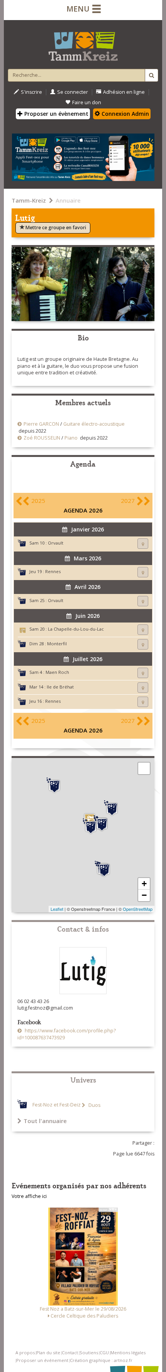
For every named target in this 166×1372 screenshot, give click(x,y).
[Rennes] (102, 823)
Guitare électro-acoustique (94, 424)
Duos (93, 1105)
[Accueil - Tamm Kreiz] (83, 43)
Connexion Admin (124, 113)
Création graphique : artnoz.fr (101, 1360)
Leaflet (57, 909)
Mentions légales (128, 1352)
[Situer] (142, 543)
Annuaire (68, 200)
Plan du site (48, 1352)
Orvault (55, 543)
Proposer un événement (42, 1360)
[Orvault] (104, 869)
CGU (104, 1352)
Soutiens (89, 1352)
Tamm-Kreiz (29, 200)
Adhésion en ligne (124, 92)
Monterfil (57, 643)
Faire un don (86, 102)
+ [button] (144, 883)
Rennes (53, 571)
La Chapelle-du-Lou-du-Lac (76, 629)
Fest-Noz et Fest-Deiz (56, 1105)
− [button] (144, 895)
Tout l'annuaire (45, 1121)
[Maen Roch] (112, 808)
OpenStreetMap (137, 909)
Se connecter (72, 92)
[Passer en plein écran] (144, 768)
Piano (71, 438)
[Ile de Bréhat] (54, 785)
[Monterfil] (91, 826)
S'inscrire (31, 92)
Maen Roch (57, 672)
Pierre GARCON (41, 424)
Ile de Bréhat (60, 687)
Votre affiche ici (29, 1196)
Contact (70, 1352)
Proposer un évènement (55, 113)
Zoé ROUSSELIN (42, 438)
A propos (25, 1352)
